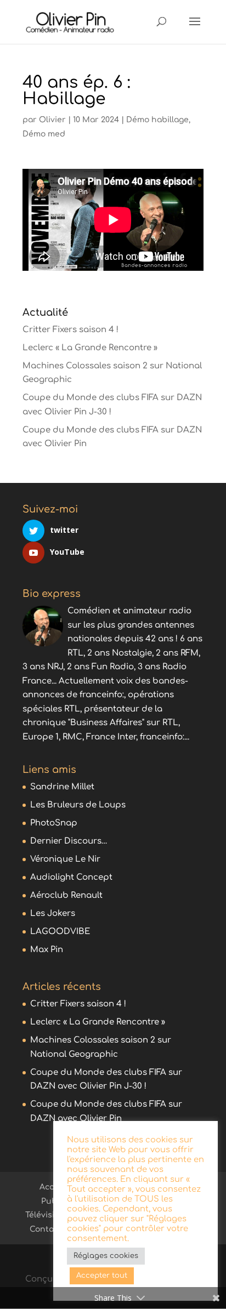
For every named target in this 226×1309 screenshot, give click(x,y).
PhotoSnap (53, 823)
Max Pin (46, 949)
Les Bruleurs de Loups (78, 805)
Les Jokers (52, 913)
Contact (45, 1229)
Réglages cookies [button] (106, 1256)
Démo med (43, 134)
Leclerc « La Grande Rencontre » (89, 347)
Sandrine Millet (62, 787)
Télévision (45, 1215)
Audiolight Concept (71, 877)
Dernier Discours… (69, 841)
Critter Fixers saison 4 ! (70, 329)
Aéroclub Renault (66, 895)
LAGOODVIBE (60, 931)
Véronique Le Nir (65, 859)
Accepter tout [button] (101, 1275)
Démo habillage (157, 120)
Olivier (52, 120)
